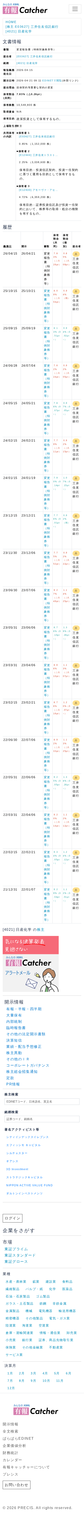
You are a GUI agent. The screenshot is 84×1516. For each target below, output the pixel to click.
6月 (68, 1373)
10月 (46, 1380)
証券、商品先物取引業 (56, 1340)
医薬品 (67, 1289)
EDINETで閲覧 (52, 80)
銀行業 (27, 1340)
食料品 (67, 1281)
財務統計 (10, 1453)
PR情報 (13, 1084)
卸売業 (72, 1333)
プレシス (10, 1474)
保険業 (11, 1347)
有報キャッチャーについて (26, 1467)
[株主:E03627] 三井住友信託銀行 (32, 26)
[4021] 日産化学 (19, 31)
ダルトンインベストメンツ (24, 1193)
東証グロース (16, 1261)
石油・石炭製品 (18, 1296)
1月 (10, 1373)
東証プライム (16, 1249)
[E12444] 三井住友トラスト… (38, 155)
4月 (45, 1373)
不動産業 (56, 1347)
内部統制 (14, 1021)
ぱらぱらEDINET (18, 1438)
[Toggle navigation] (75, 8)
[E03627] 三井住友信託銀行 (35, 56)
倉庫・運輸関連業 (20, 1333)
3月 (33, 1373)
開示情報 (10, 1424)
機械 (29, 1311)
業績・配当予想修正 (24, 1046)
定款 (10, 1078)
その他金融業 (32, 1347)
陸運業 (11, 1325)
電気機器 (46, 1311)
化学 (52, 1289)
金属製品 (12, 1311)
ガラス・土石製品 (20, 1303)
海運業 (27, 1325)
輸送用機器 (67, 1311)
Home (11, 22)
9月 (33, 1380)
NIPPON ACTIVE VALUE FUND (29, 1185)
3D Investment (17, 1169)
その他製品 (34, 1318)
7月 (10, 1380)
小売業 (11, 1340)
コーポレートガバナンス (28, 1065)
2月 (22, 1373)
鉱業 (36, 1281)
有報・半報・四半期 (24, 1009)
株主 (41, 929)
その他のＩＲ (18, 1059)
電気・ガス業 (59, 1318)
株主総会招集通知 (22, 1072)
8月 (22, 1380)
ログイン (12, 1218)
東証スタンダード (20, 1255)
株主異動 (14, 1053)
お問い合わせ (16, 1485)
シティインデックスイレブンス (27, 1137)
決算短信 (14, 1040)
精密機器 (12, 1318)
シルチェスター (17, 1153)
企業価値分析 (14, 1446)
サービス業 (14, 1355)
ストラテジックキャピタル (24, 1177)
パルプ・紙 (34, 1289)
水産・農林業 (16, 1281)
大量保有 (14, 1015)
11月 (60, 1380)
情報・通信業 (50, 1333)
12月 (11, 1388)
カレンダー (12, 1460)
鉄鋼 (43, 1303)
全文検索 (10, 1431)
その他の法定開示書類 (26, 1034)
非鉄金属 (60, 1303)
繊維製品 (12, 1289)
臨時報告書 (16, 1028)
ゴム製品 (43, 1296)
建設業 (51, 1281)
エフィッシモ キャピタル (23, 1145)
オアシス (12, 1161)
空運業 (44, 1325)
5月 (57, 1373)
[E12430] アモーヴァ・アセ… (38, 190)
